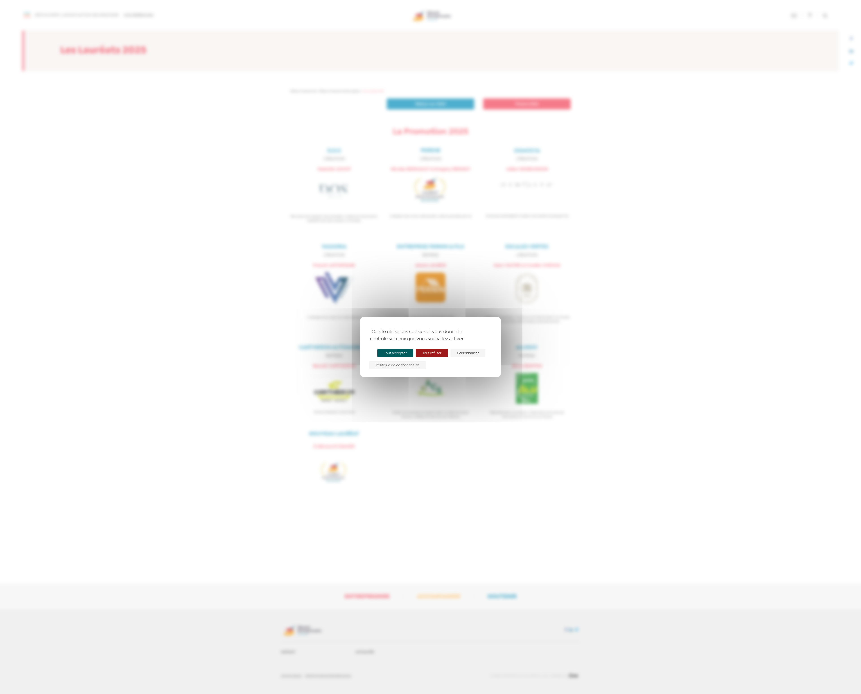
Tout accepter (395, 353)
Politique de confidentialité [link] (398, 365)
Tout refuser (431, 353)
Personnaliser (468, 353)
